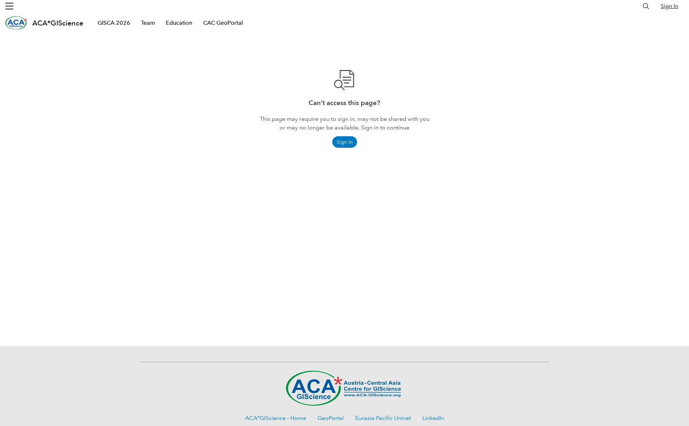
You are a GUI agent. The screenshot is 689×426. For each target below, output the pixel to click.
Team (148, 22)
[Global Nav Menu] (9, 6)
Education (179, 22)
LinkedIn (433, 418)
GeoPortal (331, 418)
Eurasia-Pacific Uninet (383, 418)
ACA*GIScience (57, 23)
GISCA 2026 (114, 22)
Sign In (669, 6)
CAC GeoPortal (223, 22)
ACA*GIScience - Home (275, 418)
